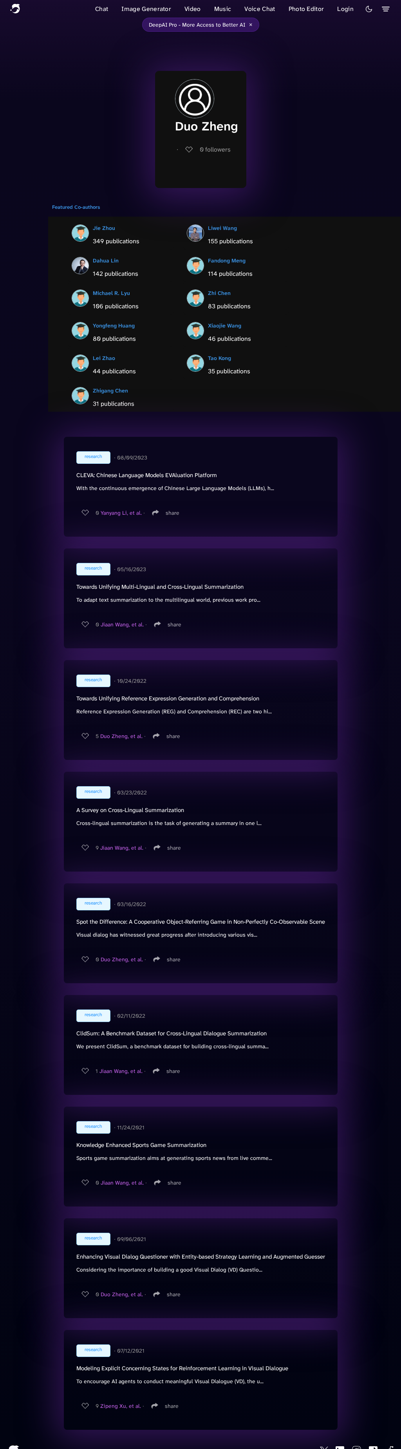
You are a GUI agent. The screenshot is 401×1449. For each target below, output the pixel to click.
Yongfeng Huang (114, 325)
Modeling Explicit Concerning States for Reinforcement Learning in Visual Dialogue (182, 1368)
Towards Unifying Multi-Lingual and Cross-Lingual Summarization (160, 587)
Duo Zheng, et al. (121, 736)
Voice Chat (259, 9)
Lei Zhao (104, 358)
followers (215, 149)
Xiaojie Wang (224, 325)
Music (222, 9)
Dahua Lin (106, 260)
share (172, 512)
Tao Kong (219, 358)
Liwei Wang (222, 228)
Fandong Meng (227, 260)
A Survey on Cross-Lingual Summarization (130, 810)
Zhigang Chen (110, 390)
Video (192, 9)
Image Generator (146, 9)
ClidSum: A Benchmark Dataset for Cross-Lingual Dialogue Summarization (171, 1033)
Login (345, 9)
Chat (101, 9)
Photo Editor (306, 9)
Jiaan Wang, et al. (122, 624)
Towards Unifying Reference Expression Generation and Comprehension (167, 698)
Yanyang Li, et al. (121, 512)
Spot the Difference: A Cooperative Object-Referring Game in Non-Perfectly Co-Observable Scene (200, 922)
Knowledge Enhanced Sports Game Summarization (141, 1145)
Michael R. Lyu (111, 293)
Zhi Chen (219, 293)
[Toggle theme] (369, 9)
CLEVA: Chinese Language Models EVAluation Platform (146, 475)
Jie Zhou (104, 228)
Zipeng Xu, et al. (120, 1405)
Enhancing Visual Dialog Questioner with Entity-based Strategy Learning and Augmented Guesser (200, 1257)
